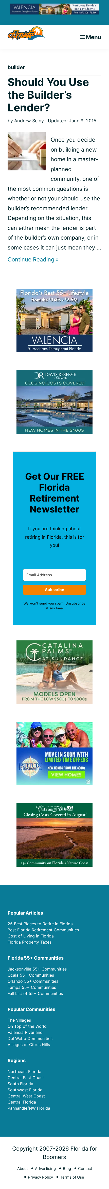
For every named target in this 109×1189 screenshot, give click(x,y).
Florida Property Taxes (29, 942)
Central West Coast (26, 1095)
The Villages (19, 1020)
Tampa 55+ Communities (32, 987)
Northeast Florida (24, 1071)
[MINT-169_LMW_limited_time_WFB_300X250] (54, 725)
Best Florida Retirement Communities (43, 929)
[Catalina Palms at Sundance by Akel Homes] (54, 643)
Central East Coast (26, 1077)
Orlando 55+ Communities (33, 981)
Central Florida (22, 1102)
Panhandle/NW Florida (29, 1108)
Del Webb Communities (30, 1038)
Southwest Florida (25, 1089)
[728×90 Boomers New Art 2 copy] (54, 7)
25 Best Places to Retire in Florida (40, 923)
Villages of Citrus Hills (29, 1044)
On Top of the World (27, 1026)
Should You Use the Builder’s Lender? (48, 95)
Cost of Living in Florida (31, 935)
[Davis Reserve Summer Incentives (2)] (54, 373)
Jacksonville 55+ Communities (37, 969)
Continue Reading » (33, 259)
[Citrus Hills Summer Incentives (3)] (54, 806)
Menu (93, 37)
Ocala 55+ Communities (31, 975)
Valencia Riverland (25, 1032)
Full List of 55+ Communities (35, 993)
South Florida (20, 1083)
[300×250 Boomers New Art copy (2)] (54, 292)
